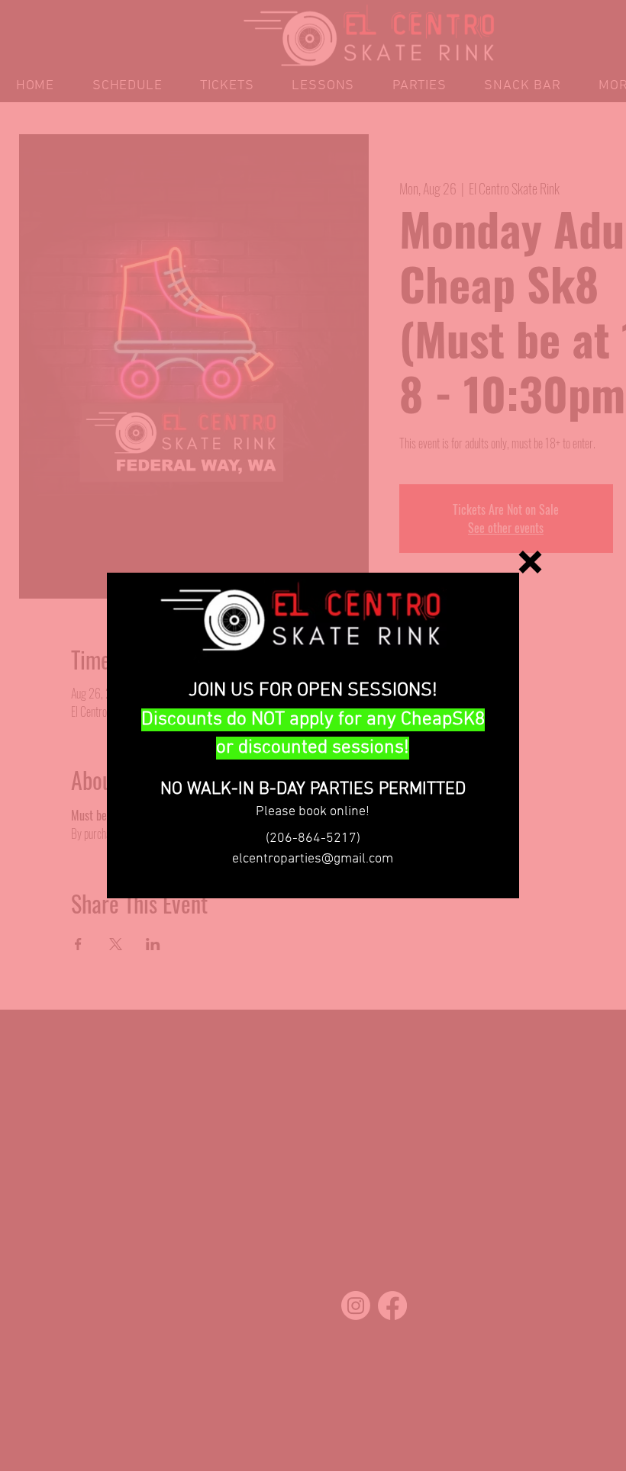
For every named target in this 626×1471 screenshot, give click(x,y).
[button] (530, 562)
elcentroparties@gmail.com (312, 859)
